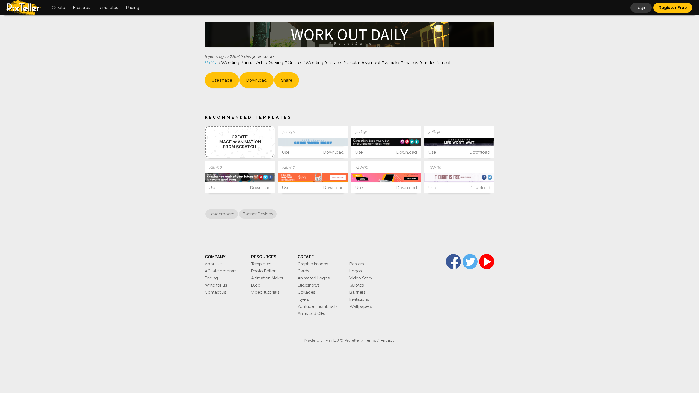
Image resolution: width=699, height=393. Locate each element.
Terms (370, 340)
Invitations (359, 299)
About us (213, 263)
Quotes (357, 285)
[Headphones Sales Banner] (313, 177)
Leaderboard (222, 214)
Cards (303, 271)
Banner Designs (258, 214)
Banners (357, 292)
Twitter (470, 261)
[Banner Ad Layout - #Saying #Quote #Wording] (313, 142)
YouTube (486, 261)
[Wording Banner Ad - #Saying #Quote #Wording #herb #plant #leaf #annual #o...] (459, 142)
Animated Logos (314, 278)
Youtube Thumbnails (317, 306)
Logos (356, 271)
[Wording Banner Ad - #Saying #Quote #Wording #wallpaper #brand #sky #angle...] (459, 177)
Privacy (388, 340)
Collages (306, 292)
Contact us (215, 292)
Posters (357, 263)
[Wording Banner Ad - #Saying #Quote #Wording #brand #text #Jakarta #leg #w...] (240, 177)
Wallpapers (361, 306)
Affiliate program (221, 271)
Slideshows (308, 285)
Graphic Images (313, 263)
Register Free (673, 7)
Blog (255, 285)
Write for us (216, 285)
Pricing (211, 278)
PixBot (212, 62)
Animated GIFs (311, 313)
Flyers (303, 299)
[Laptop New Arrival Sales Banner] (386, 177)
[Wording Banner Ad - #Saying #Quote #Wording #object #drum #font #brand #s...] (386, 142)
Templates (261, 263)
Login (641, 7)
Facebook (453, 261)
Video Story (361, 278)
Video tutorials (265, 292)
